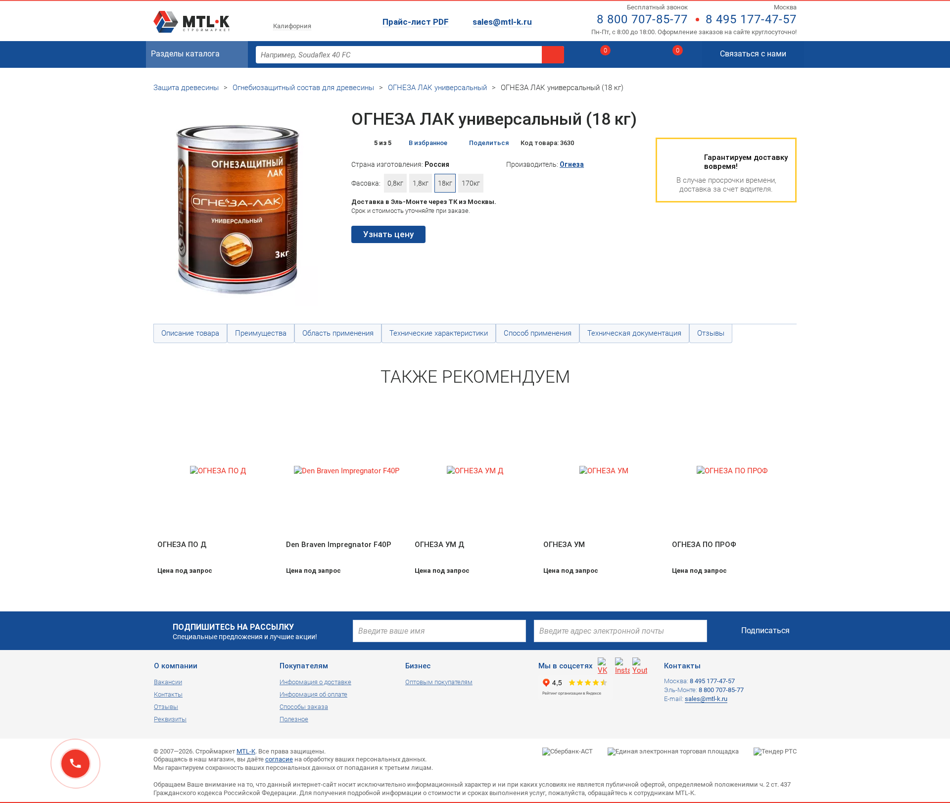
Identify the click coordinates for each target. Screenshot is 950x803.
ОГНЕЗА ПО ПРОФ (704, 544)
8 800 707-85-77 (642, 19)
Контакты (168, 694)
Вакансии (168, 682)
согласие (279, 759)
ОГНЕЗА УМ (564, 544)
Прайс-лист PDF (415, 22)
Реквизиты (170, 719)
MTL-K (246, 751)
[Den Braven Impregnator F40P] (346, 471)
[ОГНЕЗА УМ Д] (475, 471)
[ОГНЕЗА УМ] (603, 471)
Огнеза (572, 164)
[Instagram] (622, 664)
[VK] (605, 664)
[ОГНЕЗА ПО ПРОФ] (732, 471)
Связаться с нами (753, 53)
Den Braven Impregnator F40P (338, 544)
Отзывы (166, 706)
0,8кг (395, 183)
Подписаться (765, 630)
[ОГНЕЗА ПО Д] (218, 471)
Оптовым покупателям (439, 682)
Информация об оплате (313, 694)
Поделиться (489, 143)
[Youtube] (639, 664)
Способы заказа (304, 706)
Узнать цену (388, 234)
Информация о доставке (315, 682)
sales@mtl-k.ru (502, 22)
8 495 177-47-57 (751, 19)
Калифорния (292, 26)
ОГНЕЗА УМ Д (439, 544)
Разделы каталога (185, 53)
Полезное (294, 719)
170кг (471, 183)
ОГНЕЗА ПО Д (181, 544)
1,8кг (420, 183)
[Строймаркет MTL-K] (191, 15)
